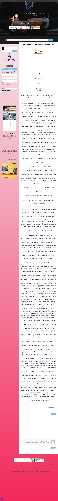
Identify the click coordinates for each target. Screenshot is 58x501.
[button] (28, 24)
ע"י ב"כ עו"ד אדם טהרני (35, 20)
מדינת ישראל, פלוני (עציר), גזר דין (9, 146)
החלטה (42, 20)
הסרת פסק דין (17, 1)
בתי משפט (40, 1)
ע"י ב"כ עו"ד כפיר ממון (28, 20)
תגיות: (50, 470)
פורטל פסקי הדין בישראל (51, 407)
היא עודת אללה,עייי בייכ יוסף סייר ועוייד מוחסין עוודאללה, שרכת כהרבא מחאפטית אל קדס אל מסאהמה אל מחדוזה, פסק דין (9, 136)
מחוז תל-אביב (33, 13)
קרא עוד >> (9, 144)
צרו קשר (12, 1)
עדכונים (22, 1)
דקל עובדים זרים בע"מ (45, 471)
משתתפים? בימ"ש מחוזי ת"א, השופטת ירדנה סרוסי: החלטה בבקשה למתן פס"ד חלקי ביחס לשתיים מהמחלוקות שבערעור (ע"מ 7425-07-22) (29, 464)
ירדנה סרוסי (39, 20)
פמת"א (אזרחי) (37, 21)
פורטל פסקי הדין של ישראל (50, 410)
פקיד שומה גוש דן (32, 21)
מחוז (36, 1)
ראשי (51, 1)
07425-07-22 (40, 16)
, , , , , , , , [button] (29, 471)
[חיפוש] (6, 40)
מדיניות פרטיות (29, 499)
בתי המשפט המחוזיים (40, 13)
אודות (48, 1)
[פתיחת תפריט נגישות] (2, 499)
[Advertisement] (38, 61)
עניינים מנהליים (28, 13)
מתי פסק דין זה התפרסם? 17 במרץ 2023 (45, 466)
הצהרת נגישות (7, 1)
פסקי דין (45, 1)
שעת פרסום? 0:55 (49, 468)
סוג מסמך (26, 1)
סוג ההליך (31, 1)
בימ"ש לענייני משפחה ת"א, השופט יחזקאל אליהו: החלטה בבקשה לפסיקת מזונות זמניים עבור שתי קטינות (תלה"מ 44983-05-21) (9, 151)
